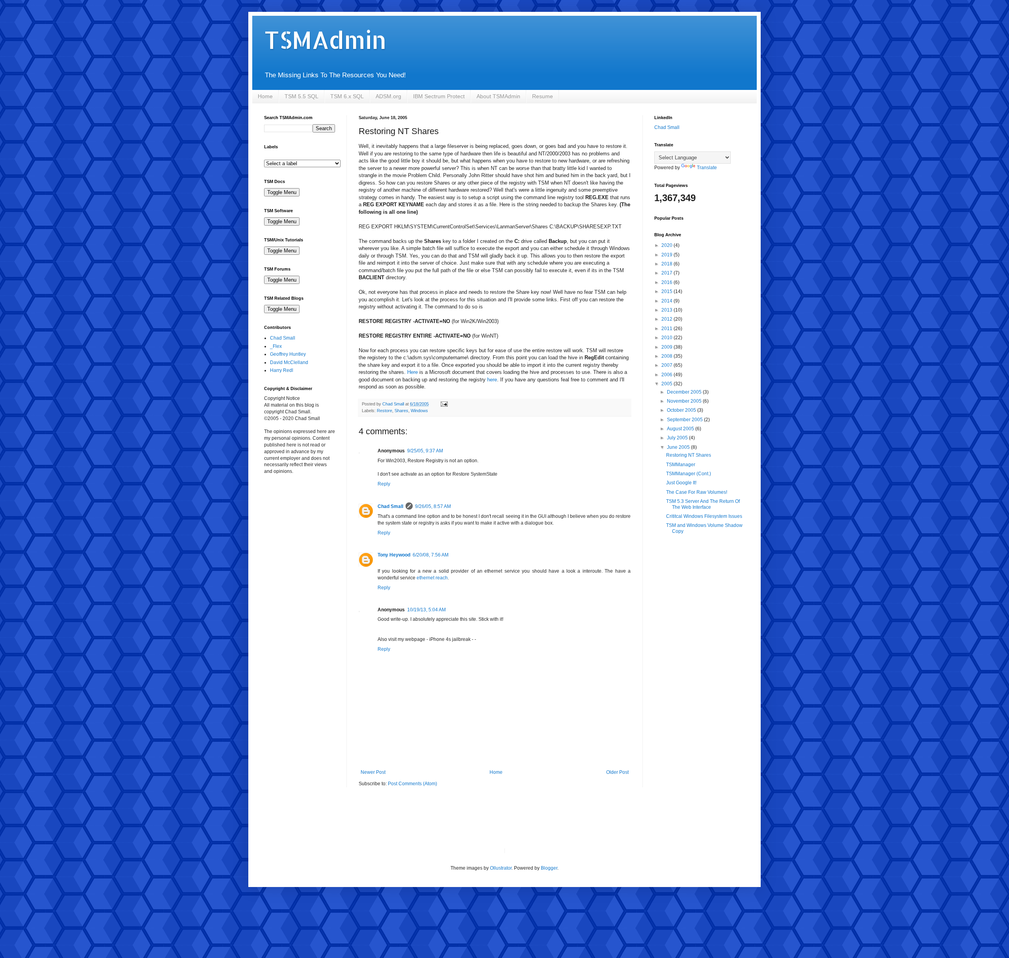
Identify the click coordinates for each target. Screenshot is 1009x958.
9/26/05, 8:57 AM (433, 506)
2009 (667, 347)
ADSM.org (388, 96)
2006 (667, 374)
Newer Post (373, 772)
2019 (667, 255)
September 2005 (685, 419)
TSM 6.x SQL (347, 96)
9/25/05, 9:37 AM (425, 451)
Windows (419, 410)
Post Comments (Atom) (412, 783)
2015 (667, 291)
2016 (667, 282)
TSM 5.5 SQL (301, 96)
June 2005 (679, 447)
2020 (667, 245)
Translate (707, 167)
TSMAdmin (325, 39)
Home (265, 96)
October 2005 (682, 410)
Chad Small (390, 506)
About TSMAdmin (498, 96)
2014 (667, 301)
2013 (667, 310)
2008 (667, 356)
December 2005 (685, 392)
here (492, 380)
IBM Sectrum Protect (439, 96)
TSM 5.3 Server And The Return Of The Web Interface (703, 504)
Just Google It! (681, 483)
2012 (667, 319)
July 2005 (678, 438)
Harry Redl (281, 370)
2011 (667, 328)
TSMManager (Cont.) (688, 473)
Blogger (549, 868)
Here (412, 372)
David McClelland (289, 362)
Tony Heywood (394, 555)
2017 (667, 273)
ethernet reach (432, 578)
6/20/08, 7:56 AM (431, 555)
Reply (384, 484)
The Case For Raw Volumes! (696, 492)
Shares (401, 410)
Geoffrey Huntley (288, 354)
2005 (667, 384)
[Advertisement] (303, 526)
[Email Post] (444, 404)
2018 (667, 264)
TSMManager (680, 464)
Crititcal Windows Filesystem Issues (704, 516)
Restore (384, 410)
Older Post (617, 772)
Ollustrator (501, 868)
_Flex (276, 346)
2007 (667, 365)
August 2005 (681, 428)
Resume (542, 96)
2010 (667, 337)
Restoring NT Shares (688, 455)
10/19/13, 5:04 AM (426, 610)
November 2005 (685, 401)
